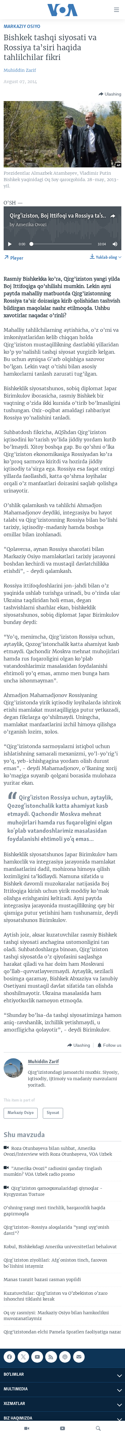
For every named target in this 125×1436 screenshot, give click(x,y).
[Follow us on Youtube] (37, 1357)
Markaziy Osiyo (22, 26)
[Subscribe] (79, 1357)
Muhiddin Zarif (20, 70)
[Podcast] (65, 1357)
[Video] (27, 1428)
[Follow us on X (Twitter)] (23, 1357)
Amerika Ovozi (31, 224)
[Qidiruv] (98, 1428)
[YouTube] (62, 1428)
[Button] (110, 94)
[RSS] (51, 1357)
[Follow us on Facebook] (9, 1357)
